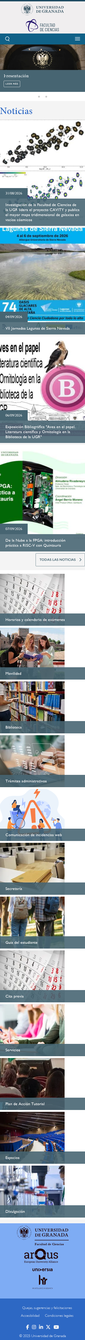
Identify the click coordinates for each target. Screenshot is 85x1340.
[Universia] (42, 1269)
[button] (39, 97)
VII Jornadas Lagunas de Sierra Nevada (37, 328)
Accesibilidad (30, 1316)
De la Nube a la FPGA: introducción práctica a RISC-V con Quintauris (35, 543)
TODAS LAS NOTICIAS (57, 560)
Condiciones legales (59, 1316)
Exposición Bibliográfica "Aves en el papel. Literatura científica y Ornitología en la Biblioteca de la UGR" (40, 431)
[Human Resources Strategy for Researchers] (42, 1286)
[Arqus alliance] (41, 1256)
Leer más (12, 84)
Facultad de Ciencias (49, 1244)
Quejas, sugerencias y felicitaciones (47, 1308)
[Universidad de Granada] (42, 9)
